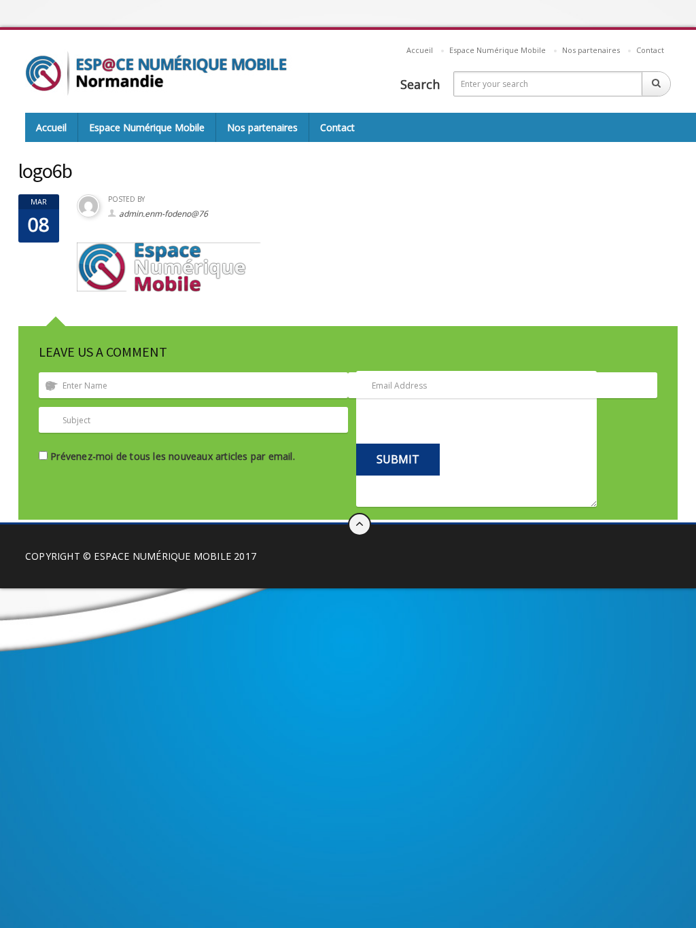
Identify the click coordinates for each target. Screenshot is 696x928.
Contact (650, 50)
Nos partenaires (591, 50)
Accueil (419, 50)
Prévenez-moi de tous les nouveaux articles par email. (172, 456)
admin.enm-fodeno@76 (163, 213)
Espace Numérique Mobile (497, 50)
